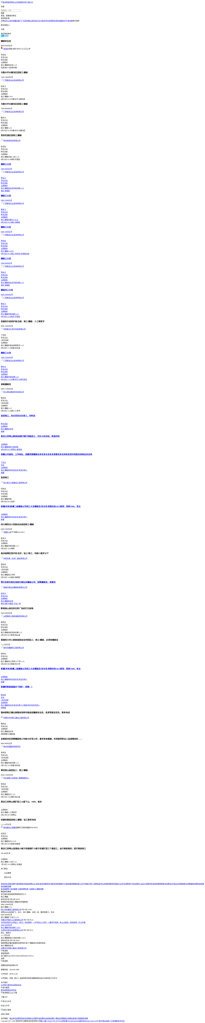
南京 (43, 21)
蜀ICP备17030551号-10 (48, 1021)
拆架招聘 (200, 884)
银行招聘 (77, 1018)
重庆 (16, 21)
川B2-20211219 (91, 1021)
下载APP (29, 2)
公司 (16, 2)
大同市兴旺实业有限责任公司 (12, 930)
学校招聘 (40, 1018)
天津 (13, 21)
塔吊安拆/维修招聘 (8, 884)
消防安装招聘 (154, 884)
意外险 (23, 2)
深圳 (26, 21)
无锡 (50, 21)
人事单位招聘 (59, 1018)
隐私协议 (18, 985)
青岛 (54, 21)
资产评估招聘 (134, 884)
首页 (9, 2)
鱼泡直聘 (13, 889)
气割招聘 (18, 884)
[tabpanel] (102, 885)
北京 (6, 21)
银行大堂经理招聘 (67, 884)
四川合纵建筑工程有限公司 (11, 910)
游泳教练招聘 (6, 886)
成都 (60, 21)
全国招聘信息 (23, 889)
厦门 (19, 21)
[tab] (102, 868)
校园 (19, 2)
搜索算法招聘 (164, 884)
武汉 (36, 21)
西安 (57, 21)
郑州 (33, 21)
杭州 (64, 21)
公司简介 (4, 985)
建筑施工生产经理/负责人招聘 (85, 884)
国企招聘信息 (69, 1018)
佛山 (30, 21)
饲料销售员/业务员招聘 (120, 884)
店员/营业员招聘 (176, 884)
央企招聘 (33, 1018)
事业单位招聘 (14, 1018)
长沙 (40, 21)
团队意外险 (12, 990)
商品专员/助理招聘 (104, 884)
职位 (13, 2)
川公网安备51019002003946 (69, 1021)
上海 (9, 21)
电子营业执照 (104, 1021)
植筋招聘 (193, 884)
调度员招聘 (186, 884)
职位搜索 (4, 990)
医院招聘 (84, 1018)
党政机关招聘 (25, 1018)
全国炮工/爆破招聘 (36, 889)
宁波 (67, 21)
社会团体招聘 (49, 1018)
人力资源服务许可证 (116, 1021)
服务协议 (11, 985)
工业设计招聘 (144, 884)
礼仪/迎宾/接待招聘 (39, 884)
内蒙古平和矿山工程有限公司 (12, 920)
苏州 (47, 21)
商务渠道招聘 (27, 884)
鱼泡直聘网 (5, 889)
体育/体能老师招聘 (54, 884)
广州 (23, 21)
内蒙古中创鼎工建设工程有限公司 (13, 948)
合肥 (71, 21)
